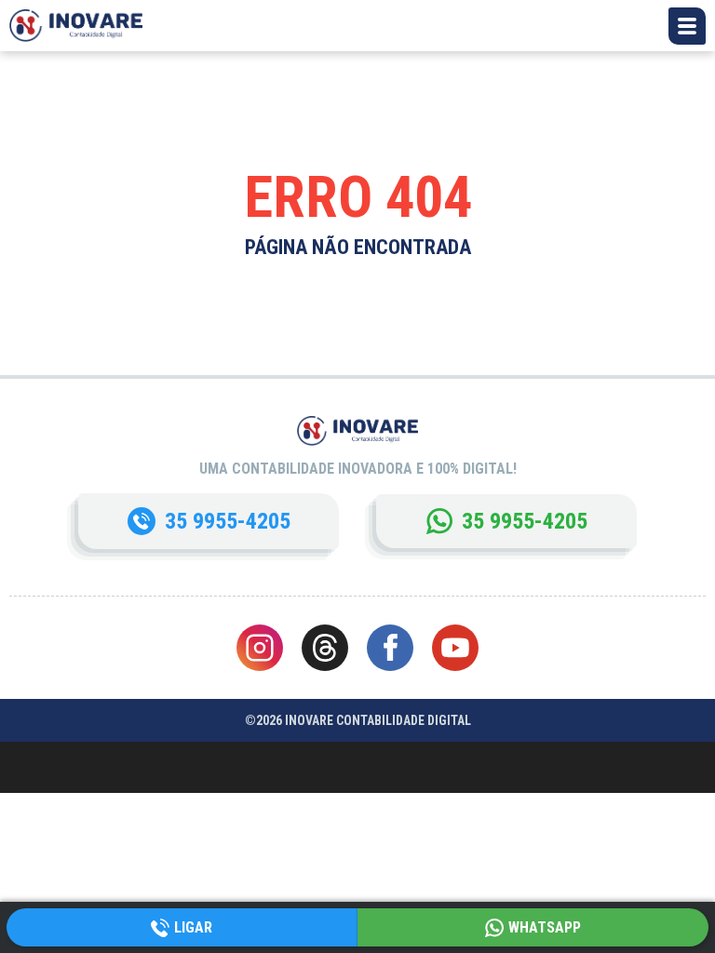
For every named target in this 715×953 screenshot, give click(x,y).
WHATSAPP (544, 927)
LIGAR (193, 927)
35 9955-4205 (227, 521)
